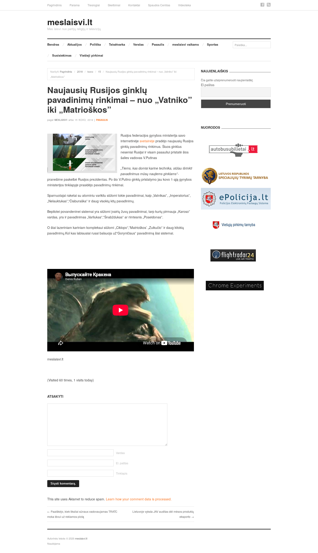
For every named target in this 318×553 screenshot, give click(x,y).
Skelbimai (114, 5)
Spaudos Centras (159, 5)
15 (99, 71)
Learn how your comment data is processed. (139, 499)
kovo (90, 71)
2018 (80, 71)
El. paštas (122, 463)
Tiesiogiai (94, 5)
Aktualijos (74, 44)
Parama (75, 5)
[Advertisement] (120, 252)
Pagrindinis (54, 5)
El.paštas (207, 84)
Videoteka (184, 5)
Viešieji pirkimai (91, 55)
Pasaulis (158, 44)
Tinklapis (121, 473)
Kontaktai (134, 5)
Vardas (120, 453)
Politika (95, 44)
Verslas (138, 44)
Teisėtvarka (117, 44)
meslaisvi (60, 120)
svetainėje (147, 141)
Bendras (53, 44)
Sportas (212, 44)
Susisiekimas (61, 55)
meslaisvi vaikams (185, 44)
